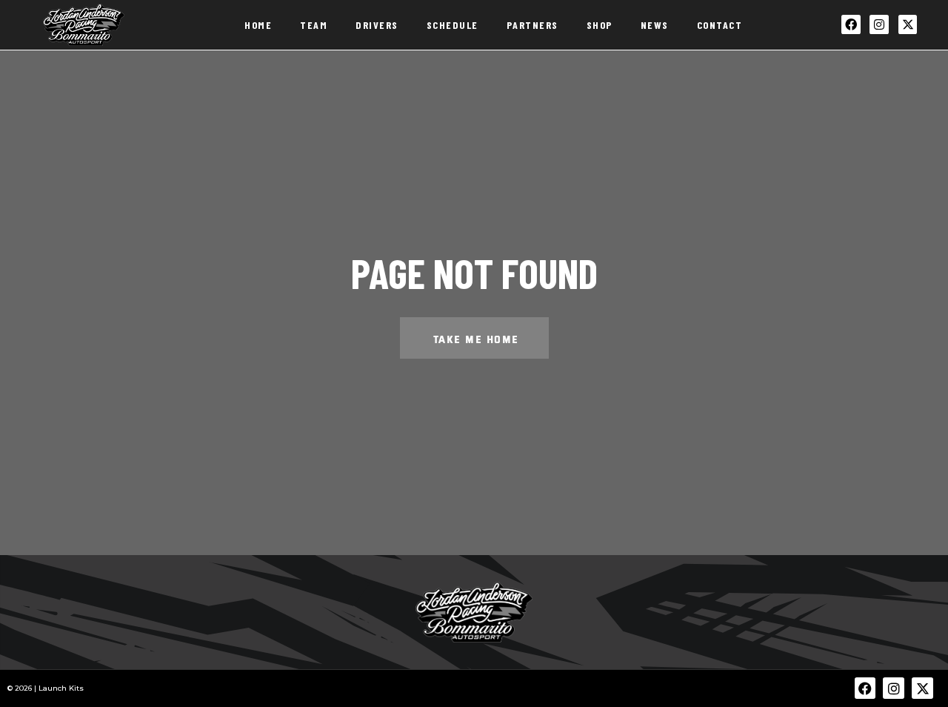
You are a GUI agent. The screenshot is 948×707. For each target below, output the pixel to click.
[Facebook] (851, 24)
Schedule (452, 25)
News (655, 25)
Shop (599, 25)
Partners (532, 25)
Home (258, 25)
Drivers (377, 25)
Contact (720, 25)
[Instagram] (879, 24)
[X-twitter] (908, 24)
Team (313, 25)
